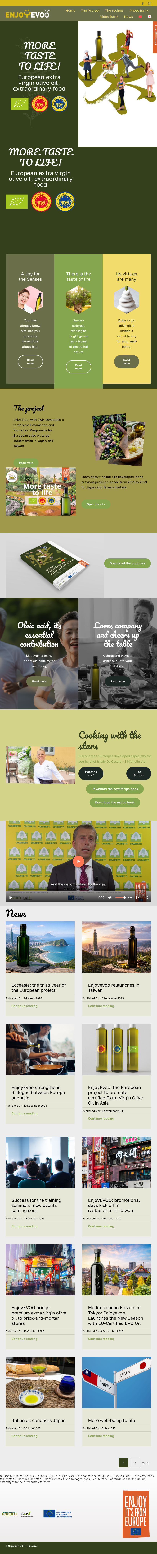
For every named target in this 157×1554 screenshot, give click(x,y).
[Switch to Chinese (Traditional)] (140, 16)
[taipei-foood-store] (40, 1245)
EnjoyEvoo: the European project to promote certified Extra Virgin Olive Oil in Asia (115, 1095)
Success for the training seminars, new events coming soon (36, 1205)
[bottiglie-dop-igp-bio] (116, 1025)
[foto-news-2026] (116, 923)
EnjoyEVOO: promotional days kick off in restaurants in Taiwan (114, 1205)
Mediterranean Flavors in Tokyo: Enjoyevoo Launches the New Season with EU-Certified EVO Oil (115, 1315)
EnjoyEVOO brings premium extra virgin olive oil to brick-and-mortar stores (38, 1315)
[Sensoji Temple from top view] (116, 1245)
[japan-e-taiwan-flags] (116, 1358)
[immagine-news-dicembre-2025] (40, 1025)
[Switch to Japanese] (149, 16)
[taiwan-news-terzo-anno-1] (40, 923)
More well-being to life (111, 1420)
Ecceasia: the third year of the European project (38, 987)
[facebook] (142, 3)
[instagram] (149, 3)
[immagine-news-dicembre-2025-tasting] (40, 1358)
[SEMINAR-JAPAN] (40, 1138)
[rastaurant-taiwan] (116, 1138)
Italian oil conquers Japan (38, 1420)
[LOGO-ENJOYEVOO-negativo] (28, 10)
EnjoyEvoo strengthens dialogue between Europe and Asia (38, 1092)
